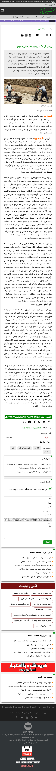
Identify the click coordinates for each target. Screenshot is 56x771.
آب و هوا (18, 707)
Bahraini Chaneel (43, 609)
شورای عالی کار (24, 448)
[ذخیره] (30, 35)
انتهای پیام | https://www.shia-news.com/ (28, 417)
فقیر (13, 448)
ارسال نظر (43, 442)
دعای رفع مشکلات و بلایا (20, 604)
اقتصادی (41, 29)
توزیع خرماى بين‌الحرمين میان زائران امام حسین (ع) (32, 641)
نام (50, 494)
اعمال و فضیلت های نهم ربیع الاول (39, 644)
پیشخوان (49, 29)
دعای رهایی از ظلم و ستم (42, 593)
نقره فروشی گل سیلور (43, 626)
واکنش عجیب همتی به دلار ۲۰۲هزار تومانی (36, 561)
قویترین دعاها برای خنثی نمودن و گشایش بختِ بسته (32, 615)
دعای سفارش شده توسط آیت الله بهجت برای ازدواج (32, 620)
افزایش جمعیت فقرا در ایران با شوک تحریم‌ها (32, 471)
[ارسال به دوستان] (26, 35)
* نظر (49, 523)
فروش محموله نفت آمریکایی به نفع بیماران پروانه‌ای (33, 565)
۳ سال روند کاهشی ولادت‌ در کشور (36, 690)
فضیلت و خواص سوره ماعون (41, 648)
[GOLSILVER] (28, 667)
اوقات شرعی (8, 707)
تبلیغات (43, 712)
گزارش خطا (44, 433)
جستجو (26, 712)
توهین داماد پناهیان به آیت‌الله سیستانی (34, 682)
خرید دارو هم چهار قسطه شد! (38, 697)
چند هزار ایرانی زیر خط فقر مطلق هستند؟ (33, 468)
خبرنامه (18, 712)
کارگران (37, 448)
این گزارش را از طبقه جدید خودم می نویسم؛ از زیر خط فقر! (27, 464)
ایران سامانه (23, 742)
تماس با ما (42, 707)
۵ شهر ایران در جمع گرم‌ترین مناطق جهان (36, 576)
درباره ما (51, 707)
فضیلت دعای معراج (27, 598)
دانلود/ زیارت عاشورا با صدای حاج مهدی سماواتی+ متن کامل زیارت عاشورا (29, 17)
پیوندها (26, 707)
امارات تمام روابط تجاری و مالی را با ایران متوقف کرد (32, 652)
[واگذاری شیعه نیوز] (28, 20)
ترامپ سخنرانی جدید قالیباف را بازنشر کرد (36, 557)
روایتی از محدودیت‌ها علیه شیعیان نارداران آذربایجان (29, 686)
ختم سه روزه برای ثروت (42, 604)
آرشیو (34, 707)
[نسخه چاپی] (22, 35)
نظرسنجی (35, 712)
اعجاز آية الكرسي (45, 598)
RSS (11, 712)
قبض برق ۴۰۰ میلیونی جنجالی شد (39, 656)
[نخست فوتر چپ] (28, 756)
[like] (28, 438)
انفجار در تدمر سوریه (43, 572)
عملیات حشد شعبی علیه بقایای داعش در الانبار (35, 569)
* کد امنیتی (47, 511)
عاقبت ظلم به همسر (21, 593)
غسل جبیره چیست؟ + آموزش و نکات (34, 693)
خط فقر (47, 452)
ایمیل (49, 503)
